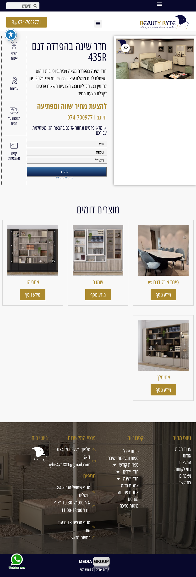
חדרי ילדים (131, 472)
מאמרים (185, 476)
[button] (159, 4)
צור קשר (185, 483)
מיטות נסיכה (129, 506)
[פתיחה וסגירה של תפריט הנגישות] (10, 34)
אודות (187, 456)
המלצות (185, 462)
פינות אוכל (131, 451)
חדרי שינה (131, 479)
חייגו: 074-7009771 (87, 117)
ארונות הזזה (130, 486)
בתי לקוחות (182, 469)
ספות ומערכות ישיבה (123, 458)
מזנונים (133, 499)
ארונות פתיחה (128, 492)
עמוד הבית (183, 449)
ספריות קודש (129, 465)
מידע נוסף (163, 295)
